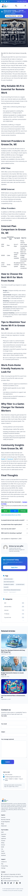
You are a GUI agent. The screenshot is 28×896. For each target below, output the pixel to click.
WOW (2, 847)
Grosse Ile (6, 587)
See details (13, 13)
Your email (4, 724)
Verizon (3, 845)
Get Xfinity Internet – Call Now (14, 16)
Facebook (10, 459)
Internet (12, 22)
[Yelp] (17, 883)
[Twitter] (6, 1)
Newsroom (4, 826)
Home (2, 22)
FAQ (2, 864)
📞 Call (14, 510)
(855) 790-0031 (8, 774)
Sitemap (3, 868)
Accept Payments (5, 821)
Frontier (3, 840)
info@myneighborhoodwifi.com (13, 776)
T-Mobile (3, 836)
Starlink (3, 853)
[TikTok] (9, 1)
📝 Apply (5, 510)
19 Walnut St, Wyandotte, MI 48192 (12, 874)
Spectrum (3, 834)
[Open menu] (25, 5)
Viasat (2, 851)
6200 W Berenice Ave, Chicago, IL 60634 (13, 876)
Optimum (3, 838)
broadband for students (9, 584)
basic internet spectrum (9, 581)
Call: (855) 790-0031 (22, 1)
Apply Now (14, 567)
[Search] (16, 5)
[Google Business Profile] (2, 883)
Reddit (3, 459)
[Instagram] (4, 1)
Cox (2, 849)
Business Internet (5, 819)
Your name (4, 716)
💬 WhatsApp (23, 510)
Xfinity (2, 842)
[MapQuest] (20, 883)
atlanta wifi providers (8, 579)
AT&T (2, 832)
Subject (3, 732)
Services (3, 817)
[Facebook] (1, 1)
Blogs (7, 22)
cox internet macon (20, 584)
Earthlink (3, 855)
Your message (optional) (7, 739)
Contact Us (4, 861)
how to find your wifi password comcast (12, 590)
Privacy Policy (4, 866)
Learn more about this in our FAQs (11, 515)
